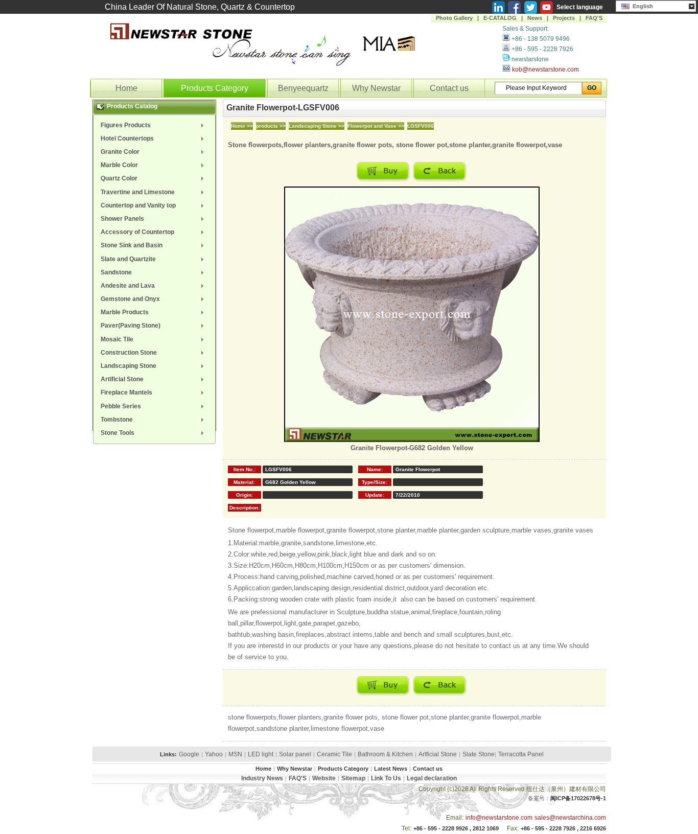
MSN (235, 754)
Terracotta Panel (521, 754)
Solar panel (295, 754)
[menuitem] (154, 125)
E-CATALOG (500, 18)
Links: (168, 754)
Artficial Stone (437, 754)
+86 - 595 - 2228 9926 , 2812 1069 (456, 828)
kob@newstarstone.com (545, 69)
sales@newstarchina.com (570, 817)
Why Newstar (376, 88)
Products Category (214, 88)
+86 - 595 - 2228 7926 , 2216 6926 (563, 828)
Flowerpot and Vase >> (375, 126)
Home (126, 88)
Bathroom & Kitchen (385, 754)
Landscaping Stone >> (316, 126)
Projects (564, 18)
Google (189, 754)
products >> (271, 126)
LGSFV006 (420, 126)
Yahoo (214, 754)
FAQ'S (594, 18)
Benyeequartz (303, 88)
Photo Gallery (454, 18)
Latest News (390, 769)
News (534, 18)
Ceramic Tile (334, 754)
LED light (260, 754)
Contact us (449, 88)
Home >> (242, 126)
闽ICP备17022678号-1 (578, 798)
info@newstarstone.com (499, 817)
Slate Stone (478, 754)
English (641, 6)
